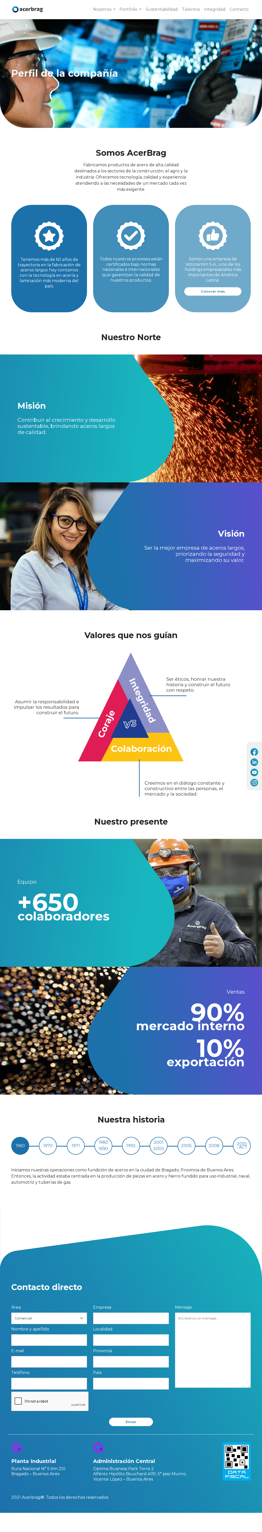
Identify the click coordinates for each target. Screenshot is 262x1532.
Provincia (102, 1350)
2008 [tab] (214, 1145)
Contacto (239, 9)
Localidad (103, 1329)
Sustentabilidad (162, 9)
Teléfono (20, 1372)
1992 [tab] (131, 1145)
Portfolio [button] (128, 9)
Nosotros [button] (102, 9)
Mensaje (183, 1307)
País (97, 1372)
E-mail (17, 1350)
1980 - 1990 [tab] (103, 1145)
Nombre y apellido (30, 1329)
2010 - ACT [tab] (241, 1145)
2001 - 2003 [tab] (158, 1145)
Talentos (191, 9)
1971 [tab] (76, 1145)
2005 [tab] (186, 1145)
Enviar (131, 1422)
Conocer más (213, 291)
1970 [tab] (48, 1145)
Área (16, 1307)
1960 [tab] (20, 1145)
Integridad (215, 9)
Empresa (102, 1307)
